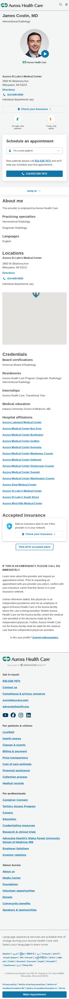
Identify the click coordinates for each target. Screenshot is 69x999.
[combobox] (34, 151)
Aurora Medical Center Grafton (20, 441)
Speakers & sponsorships (20, 909)
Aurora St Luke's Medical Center (22, 76)
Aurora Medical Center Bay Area (21, 428)
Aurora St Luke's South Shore (20, 497)
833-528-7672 (43, 161)
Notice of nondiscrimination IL (41, 988)
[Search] (60, 4)
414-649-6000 (15, 94)
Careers (8, 812)
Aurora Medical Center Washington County (28, 478)
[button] (45, 54)
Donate (7, 897)
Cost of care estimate (17, 764)
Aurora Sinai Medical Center (19, 484)
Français (46, 953)
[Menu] (66, 4)
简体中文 (31, 953)
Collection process (15, 776)
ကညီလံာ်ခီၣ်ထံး (41, 957)
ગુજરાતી (55, 953)
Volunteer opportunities (19, 890)
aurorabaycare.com (15, 700)
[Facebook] (13, 716)
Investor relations (14, 854)
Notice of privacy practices (32, 984)
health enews (12, 738)
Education (9, 819)
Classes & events (14, 744)
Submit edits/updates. (45, 637)
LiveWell (8, 732)
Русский (31, 961)
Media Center (12, 877)
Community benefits (16, 903)
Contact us (10, 687)
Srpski (41, 961)
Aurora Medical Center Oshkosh (21, 459)
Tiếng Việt (27, 965)
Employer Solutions (16, 848)
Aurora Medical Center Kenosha (21, 447)
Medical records (13, 783)
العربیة (15, 953)
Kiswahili (51, 961)
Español (6, 953)
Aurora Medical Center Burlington (22, 434)
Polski (11, 961)
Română (21, 961)
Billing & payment (15, 751)
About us (9, 871)
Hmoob (29, 957)
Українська (9, 965)
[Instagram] (20, 716)
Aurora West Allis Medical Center (22, 503)
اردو (18, 965)
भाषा (21, 957)
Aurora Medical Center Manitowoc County (27, 453)
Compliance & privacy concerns (24, 693)
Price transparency (15, 757)
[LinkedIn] (28, 716)
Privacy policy (10, 984)
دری (38, 953)
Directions (8, 89)
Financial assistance (16, 770)
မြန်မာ (22, 953)
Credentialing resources (19, 825)
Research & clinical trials (19, 831)
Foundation (10, 884)
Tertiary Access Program (19, 806)
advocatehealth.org (16, 706)
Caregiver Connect (15, 799)
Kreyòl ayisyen (10, 957)
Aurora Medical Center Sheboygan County (28, 466)
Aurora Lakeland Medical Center (22, 422)
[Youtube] (5, 716)
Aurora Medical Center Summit (21, 472)
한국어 (52, 957)
